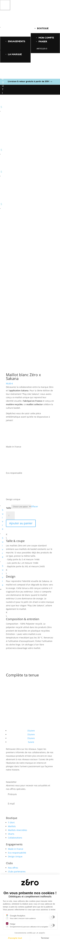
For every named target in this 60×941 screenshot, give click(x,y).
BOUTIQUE (43, 28)
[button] (5, 5)
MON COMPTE (46, 38)
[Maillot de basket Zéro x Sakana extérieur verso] (30, 372)
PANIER (43, 41)
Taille (8, 508)
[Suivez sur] (4, 588)
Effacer (34, 506)
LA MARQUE (15, 54)
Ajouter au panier (20, 523)
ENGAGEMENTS (16, 41)
